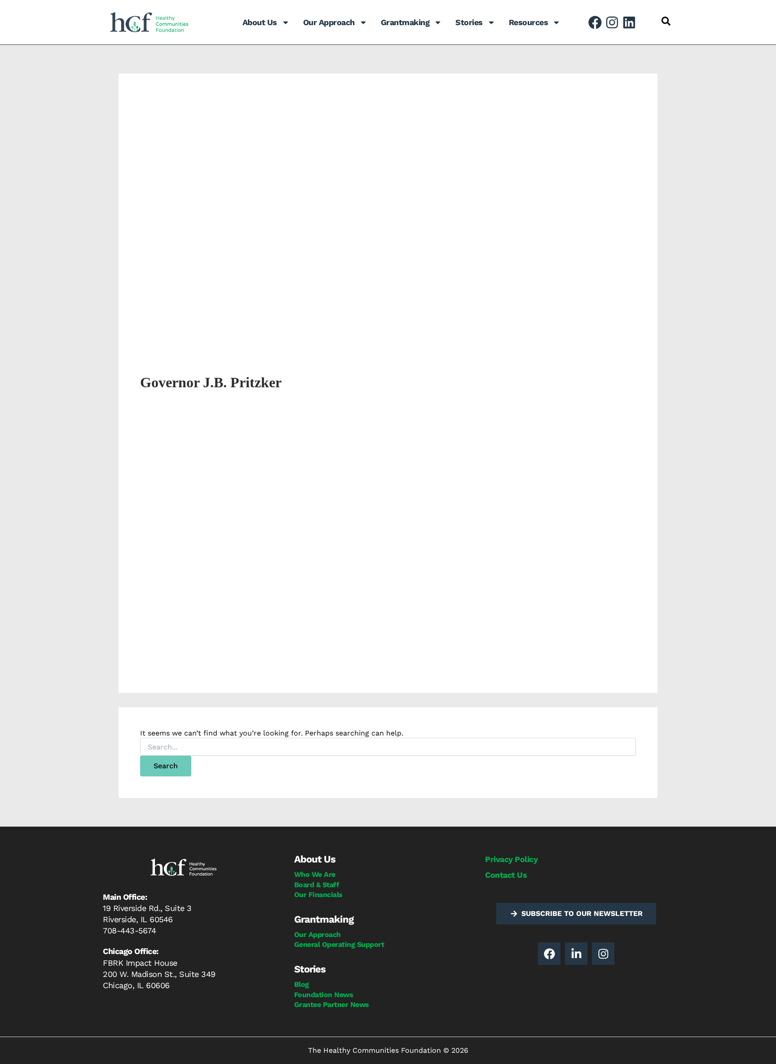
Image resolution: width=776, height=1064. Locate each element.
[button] (665, 21)
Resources (528, 22)
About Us (259, 22)
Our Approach (329, 22)
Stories (469, 22)
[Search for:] (388, 747)
